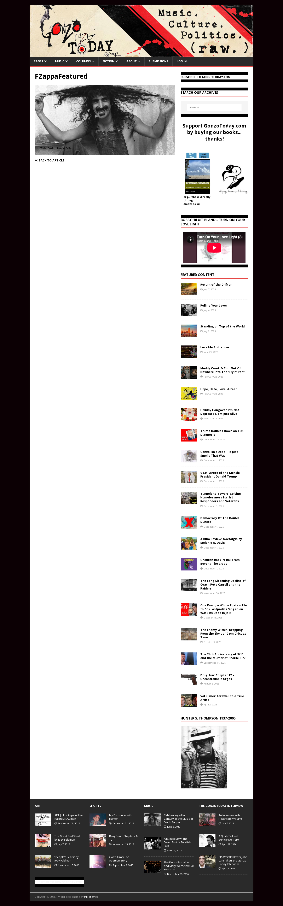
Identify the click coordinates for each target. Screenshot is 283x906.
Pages (38, 61)
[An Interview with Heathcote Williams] (207, 823)
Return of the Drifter (216, 284)
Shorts (95, 806)
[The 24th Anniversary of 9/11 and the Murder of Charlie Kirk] (189, 662)
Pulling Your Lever (213, 305)
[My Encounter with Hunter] (97, 823)
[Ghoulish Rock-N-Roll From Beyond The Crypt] (189, 568)
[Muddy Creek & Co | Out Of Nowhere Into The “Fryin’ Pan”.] (189, 376)
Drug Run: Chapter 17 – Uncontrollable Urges (217, 677)
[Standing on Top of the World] (189, 335)
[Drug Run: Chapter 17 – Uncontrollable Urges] (189, 683)
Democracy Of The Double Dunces (219, 520)
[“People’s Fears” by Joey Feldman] (43, 865)
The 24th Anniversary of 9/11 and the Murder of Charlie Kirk (223, 656)
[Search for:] (214, 107)
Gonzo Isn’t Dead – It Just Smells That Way (219, 453)
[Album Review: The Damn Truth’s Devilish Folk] (152, 847)
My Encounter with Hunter (120, 817)
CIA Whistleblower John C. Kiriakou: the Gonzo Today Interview (233, 860)
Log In (182, 61)
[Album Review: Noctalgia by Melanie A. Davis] (189, 547)
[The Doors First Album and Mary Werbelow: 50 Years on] (152, 871)
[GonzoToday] (141, 55)
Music (59, 61)
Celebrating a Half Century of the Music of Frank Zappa (178, 818)
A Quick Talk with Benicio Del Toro (229, 837)
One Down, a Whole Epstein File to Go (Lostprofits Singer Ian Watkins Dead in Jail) (223, 609)
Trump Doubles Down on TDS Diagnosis (221, 433)
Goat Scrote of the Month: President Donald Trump (220, 474)
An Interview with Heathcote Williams (231, 817)
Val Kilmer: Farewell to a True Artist (222, 698)
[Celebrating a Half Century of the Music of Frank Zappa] (152, 823)
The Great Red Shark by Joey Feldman (67, 837)
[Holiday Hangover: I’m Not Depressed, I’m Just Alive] (189, 418)
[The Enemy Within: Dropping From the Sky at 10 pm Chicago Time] (189, 638)
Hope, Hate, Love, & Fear (218, 389)
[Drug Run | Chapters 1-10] (97, 844)
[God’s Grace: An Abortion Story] (97, 865)
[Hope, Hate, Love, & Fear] (189, 397)
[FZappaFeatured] (105, 152)
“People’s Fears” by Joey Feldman (66, 858)
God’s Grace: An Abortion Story (119, 858)
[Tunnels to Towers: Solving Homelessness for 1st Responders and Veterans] (189, 502)
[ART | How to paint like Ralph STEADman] (43, 823)
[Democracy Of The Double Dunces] (189, 526)
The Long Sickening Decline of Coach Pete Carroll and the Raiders (223, 584)
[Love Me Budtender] (189, 355)
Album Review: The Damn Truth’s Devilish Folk (177, 842)
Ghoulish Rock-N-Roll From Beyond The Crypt (220, 561)
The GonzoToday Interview (221, 806)
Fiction (108, 61)
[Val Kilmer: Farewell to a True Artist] (189, 704)
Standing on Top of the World (222, 326)
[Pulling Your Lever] (189, 314)
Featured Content (197, 274)
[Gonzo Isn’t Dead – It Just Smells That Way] (189, 460)
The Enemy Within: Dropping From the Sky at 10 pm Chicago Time (223, 633)
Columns (83, 61)
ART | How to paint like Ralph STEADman (68, 817)
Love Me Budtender (215, 347)
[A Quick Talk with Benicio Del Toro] (207, 844)
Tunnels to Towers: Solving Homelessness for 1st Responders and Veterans (220, 497)
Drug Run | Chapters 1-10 (123, 837)
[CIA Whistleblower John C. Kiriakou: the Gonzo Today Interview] (207, 865)
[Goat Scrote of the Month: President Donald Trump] (189, 481)
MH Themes (91, 897)
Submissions (158, 61)
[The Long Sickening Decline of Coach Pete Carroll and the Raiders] (189, 589)
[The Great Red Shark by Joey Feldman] (43, 844)
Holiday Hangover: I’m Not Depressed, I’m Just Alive (219, 412)
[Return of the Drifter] (189, 293)
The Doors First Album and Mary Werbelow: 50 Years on (179, 865)
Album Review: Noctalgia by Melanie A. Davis (221, 541)
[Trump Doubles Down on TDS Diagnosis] (189, 439)
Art (38, 806)
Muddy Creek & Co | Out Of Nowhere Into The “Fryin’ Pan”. (223, 370)
